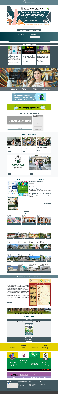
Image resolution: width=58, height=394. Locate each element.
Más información (10, 302)
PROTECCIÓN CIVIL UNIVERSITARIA (32, 384)
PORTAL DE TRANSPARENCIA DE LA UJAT (22, 381)
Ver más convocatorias (47, 203)
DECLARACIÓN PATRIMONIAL (21, 385)
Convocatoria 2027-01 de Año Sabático (36, 181)
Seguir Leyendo (11, 61)
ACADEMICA (30, 381)
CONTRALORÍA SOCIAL (42, 384)
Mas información (9, 254)
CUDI (40, 381)
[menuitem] (18, 4)
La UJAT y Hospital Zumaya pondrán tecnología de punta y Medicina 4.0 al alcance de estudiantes (42, 56)
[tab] (29, 30)
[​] (34, 26)
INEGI (18, 384)
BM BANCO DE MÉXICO (31, 385)
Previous (5, 55)
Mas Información (12, 77)
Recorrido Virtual (9, 216)
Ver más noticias (48, 66)
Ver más (9, 151)
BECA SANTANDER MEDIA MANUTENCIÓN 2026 (38, 184)
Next (51, 55)
